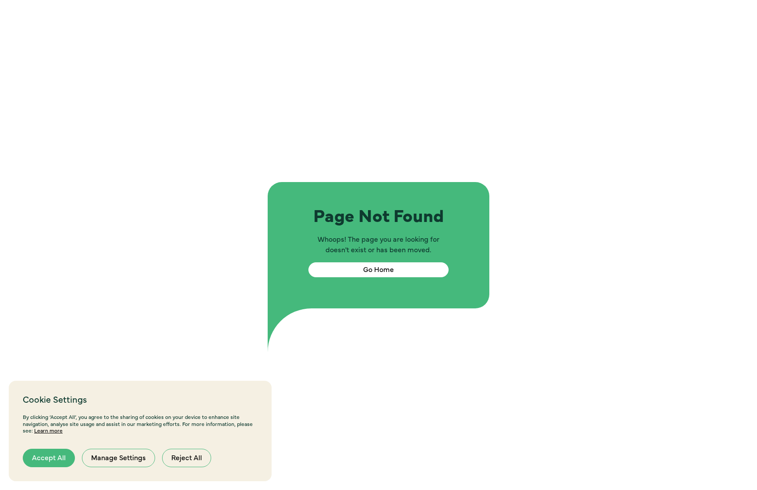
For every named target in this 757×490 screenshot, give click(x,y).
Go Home (378, 269)
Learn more (48, 430)
